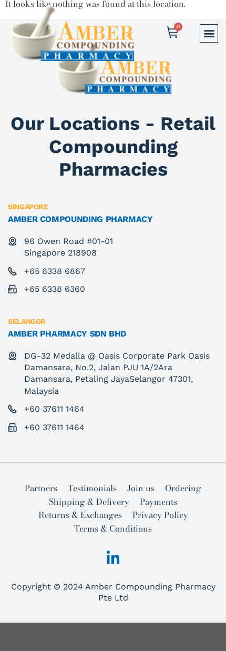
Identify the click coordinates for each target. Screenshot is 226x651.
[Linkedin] (113, 558)
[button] (209, 33)
